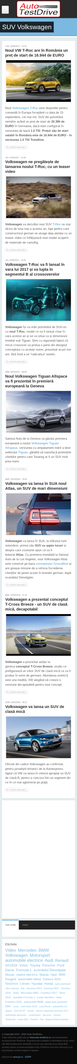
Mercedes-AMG (30, 992)
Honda (48, 983)
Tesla (16, 992)
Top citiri (10, 925)
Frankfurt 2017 (49, 992)
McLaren (47, 1015)
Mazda (44, 974)
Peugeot (10, 979)
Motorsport (40, 955)
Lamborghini (34, 1015)
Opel (53, 974)
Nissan (10, 974)
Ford (60, 965)
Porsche (48, 965)
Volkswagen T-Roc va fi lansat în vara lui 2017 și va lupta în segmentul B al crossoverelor (34, 269)
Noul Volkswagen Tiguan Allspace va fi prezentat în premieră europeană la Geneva (36, 381)
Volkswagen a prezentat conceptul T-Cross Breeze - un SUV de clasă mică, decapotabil (36, 604)
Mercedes (27, 950)
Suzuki (30, 1011)
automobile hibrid (29, 979)
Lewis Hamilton (45, 997)
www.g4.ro (18, 1057)
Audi (49, 960)
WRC (8, 1006)
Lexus (16, 1006)
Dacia (9, 970)
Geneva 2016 (52, 979)
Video (25, 925)
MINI (62, 974)
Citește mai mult (18, 147)
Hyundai (37, 983)
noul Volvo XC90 (29, 1006)
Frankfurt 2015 (13, 1001)
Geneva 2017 (51, 988)
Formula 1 (24, 970)
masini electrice (27, 974)
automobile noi (60, 1006)
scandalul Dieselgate (50, 970)
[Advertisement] (38, 858)
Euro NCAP (19, 1011)
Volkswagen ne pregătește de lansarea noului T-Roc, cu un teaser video (37, 167)
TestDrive (11, 983)
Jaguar (8, 1011)
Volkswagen (16, 955)
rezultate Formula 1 (24, 997)
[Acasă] (38, 16)
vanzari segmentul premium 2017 (52, 1011)
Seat (58, 997)
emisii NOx (23, 1019)
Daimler (34, 1019)
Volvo (23, 965)
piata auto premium (56, 1001)
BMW (43, 950)
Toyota (35, 965)
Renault (62, 960)
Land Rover (45, 1006)
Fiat (42, 1019)
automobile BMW (33, 1001)
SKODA (11, 965)
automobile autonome (16, 1015)
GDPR (28, 1057)
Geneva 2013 (34, 988)
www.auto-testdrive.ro (40, 1037)
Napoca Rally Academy (56, 1019)
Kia (23, 988)
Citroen (25, 983)
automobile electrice (24, 960)
